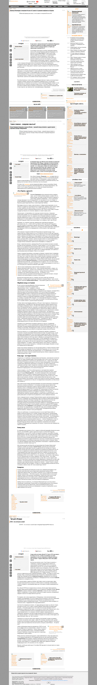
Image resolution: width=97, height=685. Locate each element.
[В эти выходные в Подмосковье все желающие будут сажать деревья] (70, 187)
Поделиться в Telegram (11, 62)
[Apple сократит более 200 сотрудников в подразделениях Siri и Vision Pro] (44, 659)
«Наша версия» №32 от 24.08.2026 (59, 490)
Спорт (54, 6)
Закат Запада (68, 4)
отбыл (48, 176)
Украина (26, 6)
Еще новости (77, 81)
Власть (31, 6)
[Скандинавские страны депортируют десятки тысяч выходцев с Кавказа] (70, 248)
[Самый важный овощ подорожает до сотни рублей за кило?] (70, 312)
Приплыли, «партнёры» (55, 2)
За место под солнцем (19, 59)
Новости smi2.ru (13, 515)
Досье (76, 9)
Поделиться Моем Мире (11, 50)
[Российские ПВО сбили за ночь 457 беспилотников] (44, 497)
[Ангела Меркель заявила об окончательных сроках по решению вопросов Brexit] (70, 124)
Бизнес (49, 6)
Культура (60, 6)
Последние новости (77, 35)
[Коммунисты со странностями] (44, 95)
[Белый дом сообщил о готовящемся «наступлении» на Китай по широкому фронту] (70, 112)
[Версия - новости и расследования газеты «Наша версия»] (17, 3)
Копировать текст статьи (11, 65)
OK (48, 682)
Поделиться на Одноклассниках (11, 54)
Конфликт (37, 6)
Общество (44, 6)
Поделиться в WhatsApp (11, 57)
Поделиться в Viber (11, 60)
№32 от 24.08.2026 (32, 1)
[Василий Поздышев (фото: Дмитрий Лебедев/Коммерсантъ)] (56, 285)
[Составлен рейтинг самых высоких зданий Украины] (70, 300)
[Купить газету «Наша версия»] (28, 2)
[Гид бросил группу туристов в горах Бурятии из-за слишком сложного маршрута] (70, 288)
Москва (66, 6)
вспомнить (27, 184)
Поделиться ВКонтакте (11, 46)
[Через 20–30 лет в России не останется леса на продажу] (70, 260)
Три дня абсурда (18, 176)
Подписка (30, 3)
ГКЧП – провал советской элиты (84, 5)
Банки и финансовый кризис (46, 174)
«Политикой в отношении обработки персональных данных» (55, 680)
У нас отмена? (17, 569)
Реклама (35, 3)
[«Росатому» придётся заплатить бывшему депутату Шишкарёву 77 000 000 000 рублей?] (14, 660)
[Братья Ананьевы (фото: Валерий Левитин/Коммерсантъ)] (21, 193)
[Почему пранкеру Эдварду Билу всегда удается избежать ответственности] (70, 237)
